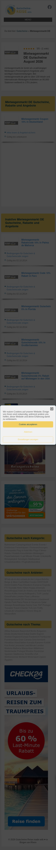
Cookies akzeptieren (28, 424)
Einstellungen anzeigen (28, 439)
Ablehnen (28, 432)
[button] (51, 408)
